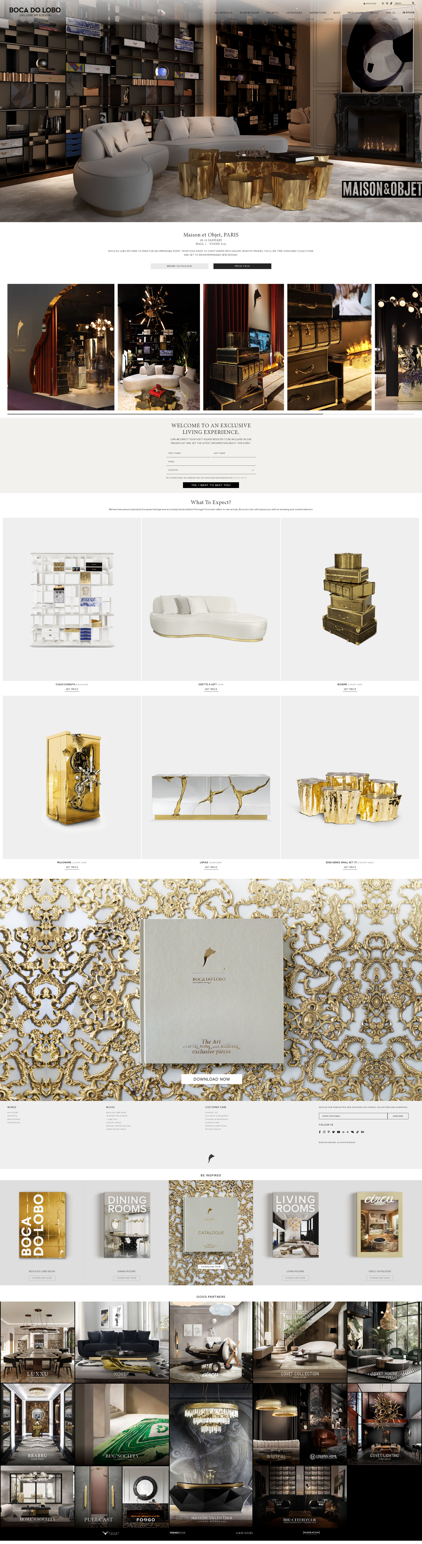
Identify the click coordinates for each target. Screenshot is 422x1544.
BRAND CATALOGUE (179, 266)
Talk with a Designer (216, 1116)
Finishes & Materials (216, 1119)
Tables (291, 19)
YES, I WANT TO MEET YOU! (211, 485)
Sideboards (232, 19)
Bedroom (348, 19)
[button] (411, 351)
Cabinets (253, 19)
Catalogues (294, 13)
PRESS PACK (242, 266)
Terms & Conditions (215, 1126)
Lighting (328, 19)
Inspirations (318, 13)
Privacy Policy (213, 1129)
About (374, 13)
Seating (309, 19)
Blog (337, 13)
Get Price (72, 689)
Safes (395, 19)
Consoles (273, 19)
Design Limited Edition (118, 1126)
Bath (365, 19)
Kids (380, 19)
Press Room (355, 13)
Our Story (13, 1112)
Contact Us (211, 1112)
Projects (272, 13)
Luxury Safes (113, 1123)
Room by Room (249, 13)
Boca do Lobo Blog (116, 1112)
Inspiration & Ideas (117, 1116)
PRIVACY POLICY (240, 478)
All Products (224, 13)
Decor (411, 19)
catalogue (370, 3)
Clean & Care (212, 1123)
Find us (390, 13)
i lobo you (111, 1119)
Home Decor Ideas (116, 1129)
